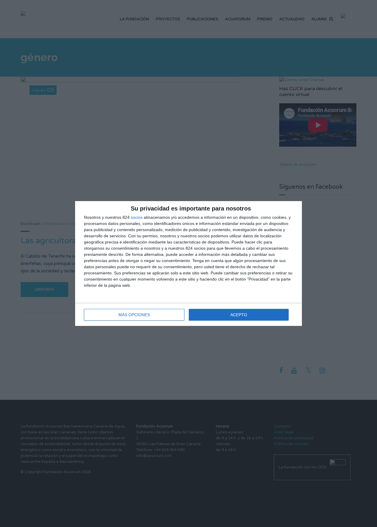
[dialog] (188, 263)
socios (137, 217)
